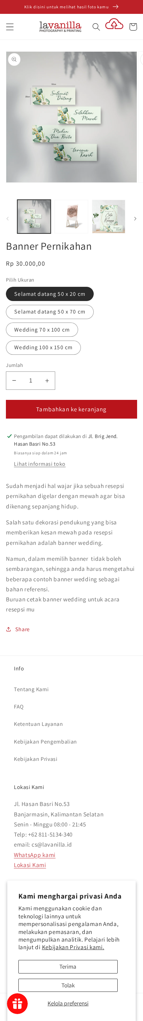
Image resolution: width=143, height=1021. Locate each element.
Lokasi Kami (30, 865)
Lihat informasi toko (40, 463)
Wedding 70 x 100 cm (42, 329)
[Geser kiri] (7, 218)
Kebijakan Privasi (36, 759)
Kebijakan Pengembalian (45, 741)
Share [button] (22, 629)
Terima (67, 966)
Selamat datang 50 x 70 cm (49, 311)
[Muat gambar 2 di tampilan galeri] (71, 216)
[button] (10, 27)
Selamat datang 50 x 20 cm (49, 294)
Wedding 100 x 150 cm (43, 347)
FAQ (19, 706)
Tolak (68, 985)
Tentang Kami (31, 689)
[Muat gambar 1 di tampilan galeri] (34, 216)
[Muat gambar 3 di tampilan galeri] (108, 216)
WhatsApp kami (35, 855)
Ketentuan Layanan (38, 724)
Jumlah (14, 365)
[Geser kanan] (135, 218)
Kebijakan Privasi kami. (73, 947)
